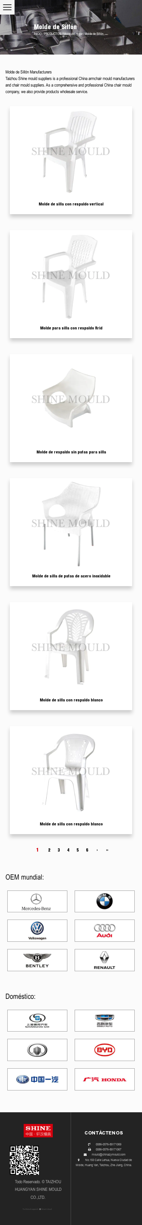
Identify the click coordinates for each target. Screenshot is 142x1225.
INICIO (38, 34)
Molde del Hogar (73, 34)
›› (107, 850)
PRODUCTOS (52, 34)
